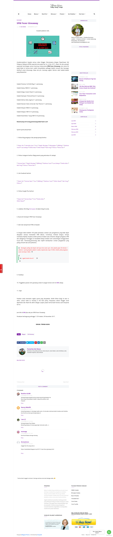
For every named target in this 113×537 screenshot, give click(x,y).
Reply (22, 403)
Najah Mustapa (43, 145)
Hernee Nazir (21, 163)
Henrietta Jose (29, 145)
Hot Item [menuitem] (81, 14)
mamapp (24, 431)
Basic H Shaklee (75, 495)
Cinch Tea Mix (74, 504)
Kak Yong (48, 147)
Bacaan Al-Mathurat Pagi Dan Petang (87, 79)
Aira (36, 145)
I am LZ (23, 419)
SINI (58, 283)
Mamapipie (52, 145)
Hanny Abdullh (26, 407)
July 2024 (83, 135)
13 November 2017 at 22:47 (27, 443)
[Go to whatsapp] (109, 532)
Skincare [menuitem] (53, 14)
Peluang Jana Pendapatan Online (86, 111)
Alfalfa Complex (75, 490)
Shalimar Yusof (47, 163)
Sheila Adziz (32, 147)
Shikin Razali (41, 147)
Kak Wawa (23, 27)
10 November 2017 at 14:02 (27, 433)
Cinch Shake (74, 501)
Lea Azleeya (24, 147)
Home (83, 534)
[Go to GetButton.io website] (109, 535)
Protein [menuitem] (62, 14)
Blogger (19, 20)
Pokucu (54, 147)
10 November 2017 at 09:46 (27, 421)
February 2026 (83, 129)
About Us (88, 534)
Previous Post (21, 382)
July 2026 (83, 120)
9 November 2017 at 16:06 (26, 395)
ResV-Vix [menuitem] (44, 14)
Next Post (65, 382)
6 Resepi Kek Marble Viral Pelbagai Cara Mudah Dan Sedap (86, 102)
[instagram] (77, 509)
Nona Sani (61, 147)
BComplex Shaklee (75, 493)
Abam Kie (21, 145)
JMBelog (59, 145)
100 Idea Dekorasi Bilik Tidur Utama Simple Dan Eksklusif (87, 87)
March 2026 (83, 126)
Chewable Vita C (75, 498)
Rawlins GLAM (25, 393)
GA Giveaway (31, 334)
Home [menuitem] (29, 14)
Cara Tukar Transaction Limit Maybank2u (87, 94)
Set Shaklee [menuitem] (71, 14)
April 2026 (83, 123)
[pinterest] (90, 509)
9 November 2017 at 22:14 (26, 409)
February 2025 (83, 132)
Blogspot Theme (26, 534)
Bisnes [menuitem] (36, 14)
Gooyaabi (39, 534)
